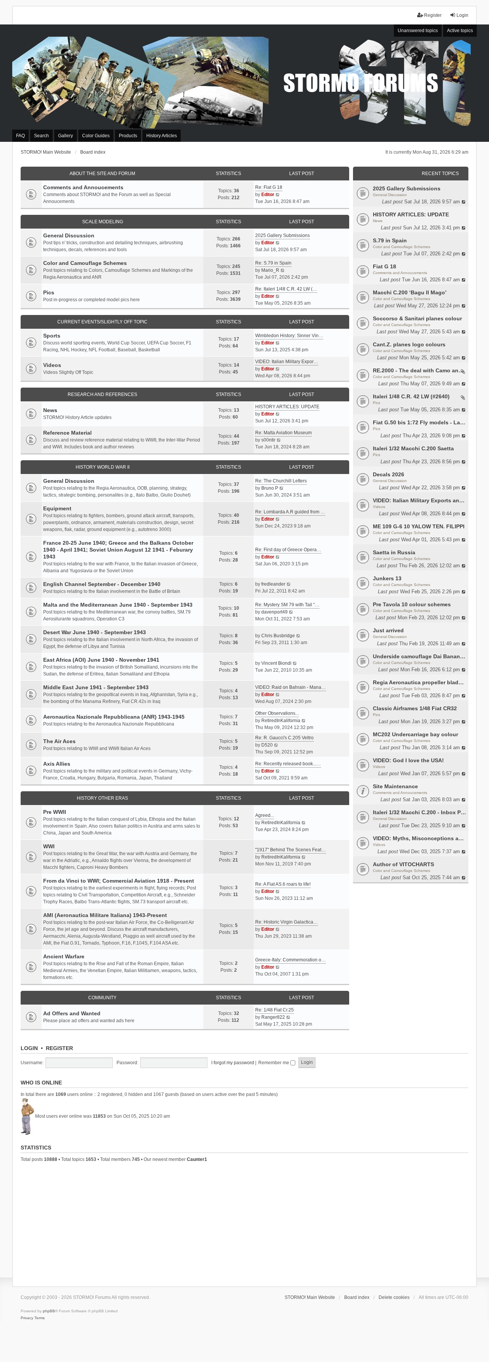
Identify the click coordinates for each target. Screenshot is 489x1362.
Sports (51, 336)
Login (29, 1048)
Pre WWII (54, 812)
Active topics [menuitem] (460, 30)
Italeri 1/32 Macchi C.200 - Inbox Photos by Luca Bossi (419, 812)
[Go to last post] (463, 202)
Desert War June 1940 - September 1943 (94, 632)
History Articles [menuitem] (161, 135)
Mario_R (270, 270)
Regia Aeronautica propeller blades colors (419, 682)
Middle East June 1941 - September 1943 (96, 687)
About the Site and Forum (102, 173)
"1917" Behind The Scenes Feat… (290, 849)
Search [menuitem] (41, 135)
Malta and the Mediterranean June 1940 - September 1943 (118, 605)
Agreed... (264, 815)
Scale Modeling (102, 221)
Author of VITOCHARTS (403, 864)
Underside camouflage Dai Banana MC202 (419, 656)
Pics (376, 403)
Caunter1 (197, 1159)
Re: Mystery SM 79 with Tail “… (287, 604)
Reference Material (67, 433)
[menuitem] (27, 1318)
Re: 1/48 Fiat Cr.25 (274, 1010)
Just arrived (388, 630)
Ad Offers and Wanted (71, 1013)
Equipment (57, 508)
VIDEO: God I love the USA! (408, 760)
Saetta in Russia (394, 552)
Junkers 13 (387, 578)
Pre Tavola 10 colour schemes (412, 604)
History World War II (103, 467)
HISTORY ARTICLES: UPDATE (411, 214)
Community (102, 997)
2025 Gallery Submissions (406, 188)
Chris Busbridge (278, 635)
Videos (379, 507)
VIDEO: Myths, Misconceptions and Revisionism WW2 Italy (419, 838)
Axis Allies (56, 764)
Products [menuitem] (128, 135)
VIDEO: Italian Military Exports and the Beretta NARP (419, 500)
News (377, 221)
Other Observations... (277, 713)
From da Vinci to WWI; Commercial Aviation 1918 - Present (118, 881)
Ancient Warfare (63, 956)
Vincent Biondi (276, 663)
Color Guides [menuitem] (96, 135)
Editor (267, 194)
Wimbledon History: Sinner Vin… (289, 335)
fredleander (273, 584)
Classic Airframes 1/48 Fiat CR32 (415, 708)
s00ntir (268, 440)
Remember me (274, 1062)
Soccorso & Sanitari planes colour (417, 318)
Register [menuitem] (433, 15)
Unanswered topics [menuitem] (418, 30)
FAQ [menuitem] (20, 135)
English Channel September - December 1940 (101, 584)
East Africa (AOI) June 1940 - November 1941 (101, 660)
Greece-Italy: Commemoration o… (290, 960)
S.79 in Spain (390, 240)
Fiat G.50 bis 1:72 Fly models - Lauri (419, 422)
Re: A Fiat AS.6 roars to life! (283, 884)
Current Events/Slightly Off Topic (102, 322)
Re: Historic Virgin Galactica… (286, 922)
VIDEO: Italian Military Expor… (286, 361)
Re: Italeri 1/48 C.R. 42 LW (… (286, 289)
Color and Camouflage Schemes (401, 247)
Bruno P (269, 488)
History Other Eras (102, 798)
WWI (49, 846)
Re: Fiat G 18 (268, 187)
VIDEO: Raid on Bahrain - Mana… (290, 687)
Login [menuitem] (462, 15)
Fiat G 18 (384, 266)
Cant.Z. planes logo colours (409, 344)
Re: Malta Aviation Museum (283, 432)
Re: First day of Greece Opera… (288, 549)
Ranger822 (273, 1017)
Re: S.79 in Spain (273, 263)
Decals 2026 (388, 474)
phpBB (49, 1311)
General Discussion (390, 195)
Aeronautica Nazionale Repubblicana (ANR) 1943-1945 (114, 717)
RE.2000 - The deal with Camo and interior (419, 370)
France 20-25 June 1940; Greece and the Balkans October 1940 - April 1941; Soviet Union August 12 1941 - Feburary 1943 (118, 550)
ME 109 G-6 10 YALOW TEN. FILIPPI (419, 526)
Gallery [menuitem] (65, 135)
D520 (267, 745)
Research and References (102, 394)
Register (59, 1048)
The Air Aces (59, 741)
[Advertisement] (244, 1223)
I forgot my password (232, 1062)
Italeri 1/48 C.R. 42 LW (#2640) (411, 396)
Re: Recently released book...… (288, 763)
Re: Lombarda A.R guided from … (290, 512)
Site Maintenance (395, 786)
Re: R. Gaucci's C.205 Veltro (284, 737)
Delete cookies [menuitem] (394, 1297)
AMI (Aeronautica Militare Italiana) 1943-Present (105, 915)
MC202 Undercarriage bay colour (415, 734)
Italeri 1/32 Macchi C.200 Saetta (413, 448)
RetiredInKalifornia (280, 720)
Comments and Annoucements (400, 273)
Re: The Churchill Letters (281, 481)
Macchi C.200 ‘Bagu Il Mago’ (410, 292)
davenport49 (274, 612)
